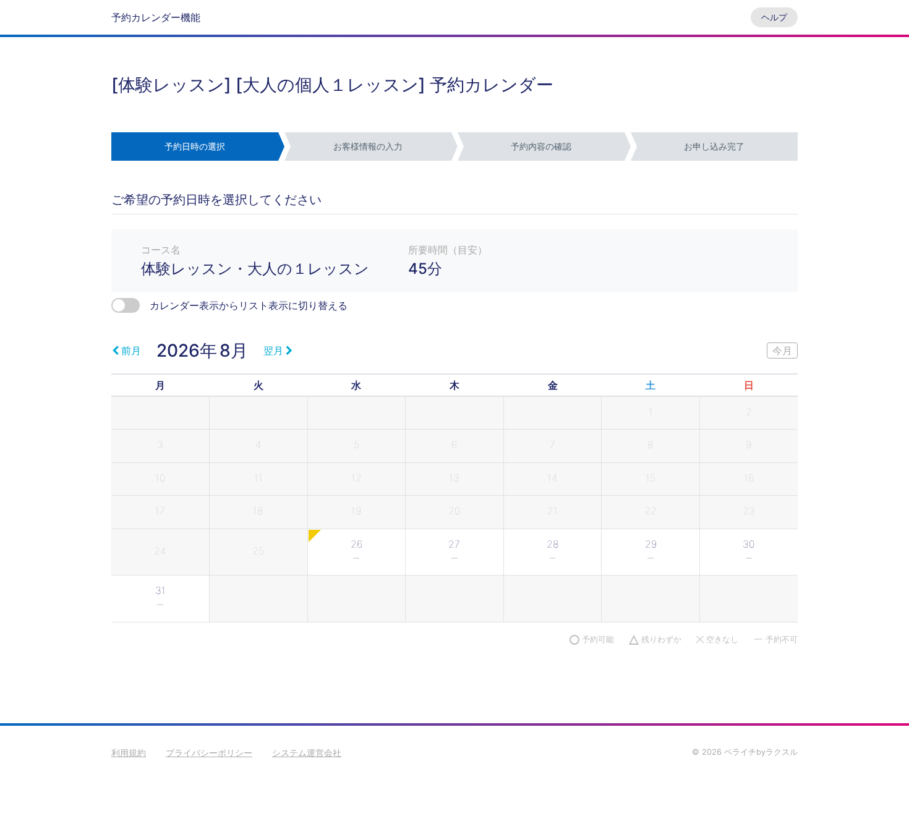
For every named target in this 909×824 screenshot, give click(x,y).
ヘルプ (774, 17)
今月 (782, 350)
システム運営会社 (306, 752)
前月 (131, 350)
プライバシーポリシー (209, 752)
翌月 (273, 350)
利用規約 (128, 752)
